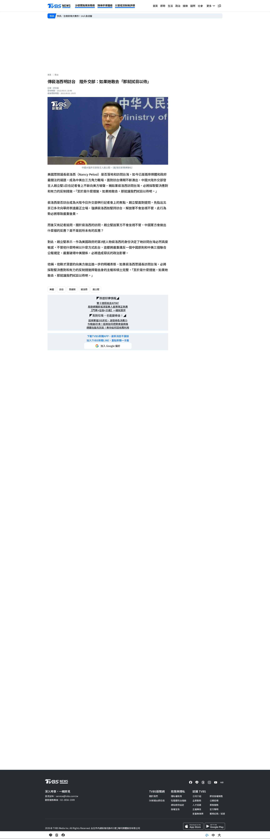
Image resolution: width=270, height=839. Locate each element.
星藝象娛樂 (197, 813)
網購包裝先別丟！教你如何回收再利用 (108, 327)
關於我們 (153, 796)
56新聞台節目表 (157, 800)
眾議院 (72, 289)
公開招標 (214, 800)
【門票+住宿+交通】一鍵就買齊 (108, 310)
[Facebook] (191, 782)
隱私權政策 (176, 796)
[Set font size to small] (207, 835)
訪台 (61, 289)
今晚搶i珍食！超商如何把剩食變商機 (108, 324)
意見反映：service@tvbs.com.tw (61, 796)
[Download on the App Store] (193, 826)
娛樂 (185, 6)
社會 (200, 6)
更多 (210, 6)
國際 (192, 6)
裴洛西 (84, 289)
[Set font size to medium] (213, 835)
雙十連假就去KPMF (108, 303)
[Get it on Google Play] (215, 826)
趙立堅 (96, 289)
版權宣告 (175, 809)
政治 (177, 6)
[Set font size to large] (219, 835)
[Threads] (203, 782)
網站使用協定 (177, 804)
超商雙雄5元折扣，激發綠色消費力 (107, 320)
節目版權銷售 (216, 796)
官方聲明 (214, 809)
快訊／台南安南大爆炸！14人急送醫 (74, 15)
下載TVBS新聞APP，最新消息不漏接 (108, 336)
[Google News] (222, 782)
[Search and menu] (219, 6)
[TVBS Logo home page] (59, 6)
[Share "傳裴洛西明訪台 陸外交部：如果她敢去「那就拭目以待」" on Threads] (56, 835)
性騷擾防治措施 (178, 800)
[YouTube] (215, 782)
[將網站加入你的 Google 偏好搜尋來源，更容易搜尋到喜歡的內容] (108, 346)
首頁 (155, 6)
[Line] (197, 782)
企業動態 (196, 800)
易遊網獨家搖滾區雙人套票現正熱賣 (108, 306)
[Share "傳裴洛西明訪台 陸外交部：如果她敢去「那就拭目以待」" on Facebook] (63, 835)
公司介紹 (196, 796)
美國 (52, 289)
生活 (170, 6)
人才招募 (196, 804)
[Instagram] (209, 782)
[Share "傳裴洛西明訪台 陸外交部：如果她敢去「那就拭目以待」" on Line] (50, 835)
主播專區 (196, 809)
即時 (162, 6)
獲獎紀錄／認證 (217, 813)
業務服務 (214, 804)
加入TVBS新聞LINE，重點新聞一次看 (108, 340)
